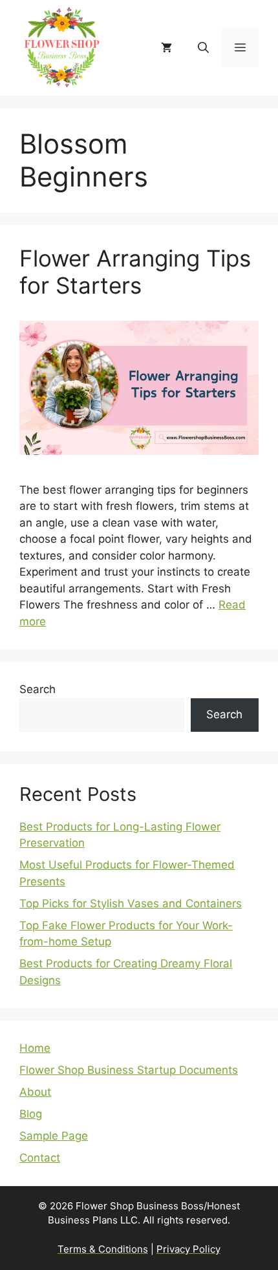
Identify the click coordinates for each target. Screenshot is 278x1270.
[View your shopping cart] (166, 47)
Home (34, 1048)
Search (37, 689)
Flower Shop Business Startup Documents (128, 1069)
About (35, 1091)
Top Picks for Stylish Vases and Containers (130, 903)
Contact (39, 1157)
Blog (30, 1113)
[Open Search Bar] (203, 47)
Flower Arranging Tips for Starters (135, 272)
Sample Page (53, 1135)
